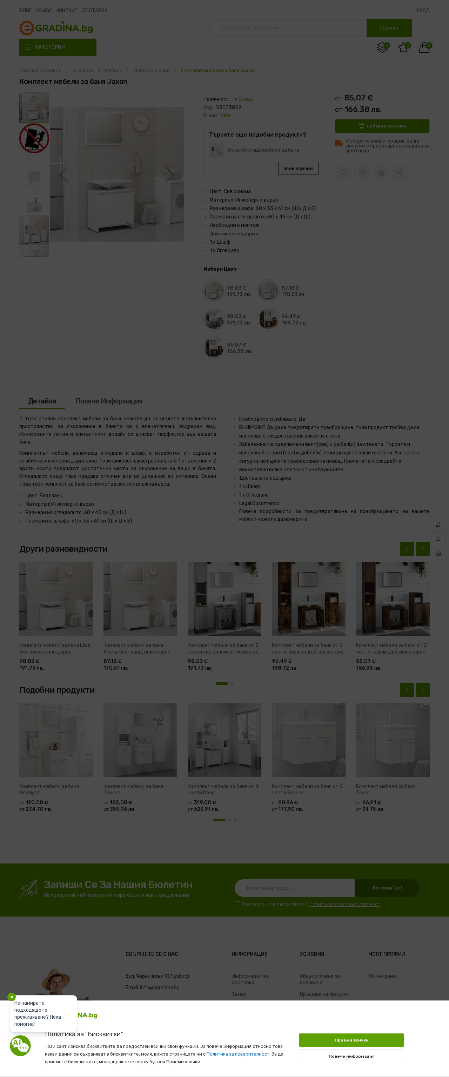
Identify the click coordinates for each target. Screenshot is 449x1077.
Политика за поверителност (238, 1054)
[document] (224, 1035)
